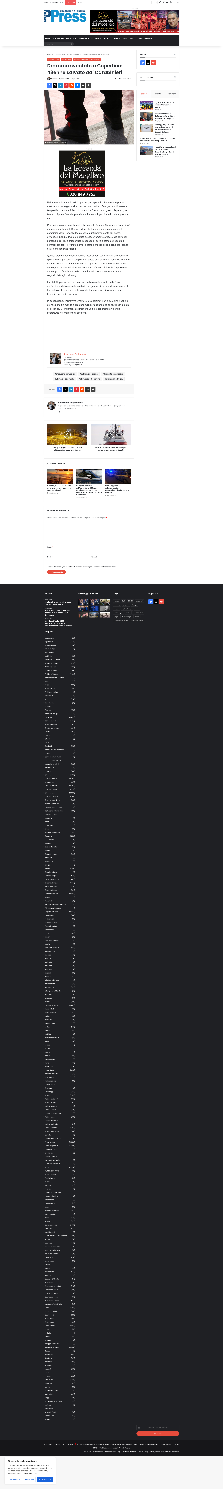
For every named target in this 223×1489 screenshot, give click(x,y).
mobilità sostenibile (52, 1038)
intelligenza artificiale (53, 991)
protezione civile (51, 1156)
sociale (47, 1264)
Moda (47, 1041)
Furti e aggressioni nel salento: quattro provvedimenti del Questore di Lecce (117, 489)
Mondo (47, 1045)
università (48, 1383)
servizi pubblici (50, 1232)
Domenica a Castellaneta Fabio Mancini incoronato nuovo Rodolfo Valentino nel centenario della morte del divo (117, 2)
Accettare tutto (45, 1479)
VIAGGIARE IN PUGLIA (53, 1401)
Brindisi (130, 601)
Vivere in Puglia (50, 1412)
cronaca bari (49, 782)
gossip (47, 944)
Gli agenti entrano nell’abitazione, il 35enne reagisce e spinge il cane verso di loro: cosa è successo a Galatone (89, 490)
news (47, 1063)
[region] (30, 1470)
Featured (48, 901)
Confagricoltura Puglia (53, 757)
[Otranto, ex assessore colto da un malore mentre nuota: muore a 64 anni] (60, 476)
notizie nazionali (51, 1081)
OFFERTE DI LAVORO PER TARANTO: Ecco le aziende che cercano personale (157, 139)
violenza (48, 1405)
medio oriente (50, 1023)
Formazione (49, 915)
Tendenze (48, 1358)
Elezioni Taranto (51, 847)
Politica (70, 38)
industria (48, 976)
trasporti (48, 1369)
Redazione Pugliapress (59, 79)
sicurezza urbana (51, 1254)
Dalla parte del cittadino (54, 811)
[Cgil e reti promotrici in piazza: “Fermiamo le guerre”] (146, 105)
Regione (48, 1185)
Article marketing (51, 692)
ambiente (48, 656)
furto (47, 933)
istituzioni (48, 994)
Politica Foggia (50, 1110)
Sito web (94, 557)
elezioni (48, 843)
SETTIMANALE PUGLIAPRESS (56, 1236)
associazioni (49, 703)
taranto (137, 617)
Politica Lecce (50, 1117)
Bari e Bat (48, 717)
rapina (47, 1182)
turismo (48, 1376)
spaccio (48, 1275)
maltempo (48, 1016)
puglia (116, 617)
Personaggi (49, 1092)
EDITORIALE (49, 840)
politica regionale (51, 1124)
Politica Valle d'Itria (52, 1131)
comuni (47, 753)
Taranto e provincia (52, 1347)
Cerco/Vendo (129, 38)
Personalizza (15, 1479)
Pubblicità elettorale (52, 1164)
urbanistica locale (51, 1390)
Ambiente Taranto (51, 674)
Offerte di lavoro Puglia (113, 1452)
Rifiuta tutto (29, 1479)
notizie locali (66, 60)
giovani (47, 937)
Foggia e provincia (52, 912)
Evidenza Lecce (51, 890)
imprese (48, 955)
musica (47, 1056)
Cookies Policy (143, 1452)
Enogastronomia (51, 854)
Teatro (47, 1351)
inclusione (48, 969)
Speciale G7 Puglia (52, 1279)
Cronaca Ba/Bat (51, 778)
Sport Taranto (50, 1326)
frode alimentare (51, 926)
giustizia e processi (52, 940)
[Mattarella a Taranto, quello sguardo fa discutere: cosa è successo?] (83, 608)
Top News (48, 1365)
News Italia (49, 1066)
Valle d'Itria (49, 1394)
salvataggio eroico (89, 374)
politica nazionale (51, 1120)
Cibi (48, 1049)
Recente (157, 94)
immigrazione (50, 951)
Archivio (126, 1452)
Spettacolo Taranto (52, 1300)
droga (47, 829)
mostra (47, 1052)
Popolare (143, 94)
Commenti (172, 94)
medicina (48, 1020)
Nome (50, 547)
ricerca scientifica (51, 1196)
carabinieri (139, 601)
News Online (49, 1070)
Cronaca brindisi (51, 786)
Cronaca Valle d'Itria (52, 800)
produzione (49, 1153)
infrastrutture (50, 984)
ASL (46, 699)
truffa (47, 1372)
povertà (48, 1135)
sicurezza (48, 1243)
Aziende (48, 710)
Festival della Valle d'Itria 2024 (56, 904)
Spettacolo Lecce (51, 1297)
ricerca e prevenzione (53, 1192)
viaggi (47, 1398)
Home (47, 38)
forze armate (50, 919)
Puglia (47, 1167)
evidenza (126, 605)
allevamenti (49, 652)
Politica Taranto (51, 1128)
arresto (47, 685)
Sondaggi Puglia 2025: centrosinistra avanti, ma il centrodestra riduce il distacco (164, 128)
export (47, 897)
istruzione (48, 998)
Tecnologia (49, 1354)
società (47, 1268)
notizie (128, 613)
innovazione (49, 987)
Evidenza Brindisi (51, 883)
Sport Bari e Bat (51, 1311)
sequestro (48, 1228)
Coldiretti (48, 746)
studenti (48, 1336)
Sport (106, 38)
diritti (47, 822)
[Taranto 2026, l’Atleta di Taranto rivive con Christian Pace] (94, 608)
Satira (49, 1333)
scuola (47, 1221)
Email (49, 557)
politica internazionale (53, 1113)
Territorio (48, 1362)
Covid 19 (48, 771)
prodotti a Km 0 (51, 1149)
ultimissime (95, 60)
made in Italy (50, 1009)
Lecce (117, 609)
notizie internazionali (52, 1074)
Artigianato (49, 696)
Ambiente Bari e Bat (52, 660)
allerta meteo (50, 649)
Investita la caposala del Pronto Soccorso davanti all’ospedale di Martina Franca (165, 151)
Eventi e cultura (51, 872)
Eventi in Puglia (50, 876)
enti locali (48, 858)
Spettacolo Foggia (51, 1293)
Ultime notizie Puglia (65, 379)
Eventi (117, 38)
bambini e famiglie (51, 714)
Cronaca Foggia (51, 789)
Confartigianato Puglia (53, 760)
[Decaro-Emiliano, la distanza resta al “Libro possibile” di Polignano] (146, 116)
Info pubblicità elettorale (170, 1452)
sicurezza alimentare (52, 1246)
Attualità (48, 706)
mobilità (48, 1034)
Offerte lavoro (50, 1084)
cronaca (117, 605)
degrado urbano (51, 814)
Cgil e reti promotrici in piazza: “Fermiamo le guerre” (164, 104)
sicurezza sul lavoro (52, 1250)
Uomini (47, 1387)
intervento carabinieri (65, 374)
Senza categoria (51, 1225)
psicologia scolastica (52, 1160)
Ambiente (83, 38)
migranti (48, 1030)
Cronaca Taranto (51, 796)
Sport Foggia (49, 1318)
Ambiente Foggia (51, 667)
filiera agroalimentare (53, 908)
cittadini (48, 739)
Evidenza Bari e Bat (52, 879)
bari (123, 601)
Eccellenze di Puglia (52, 832)
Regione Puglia (126, 617)
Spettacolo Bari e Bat (53, 1286)
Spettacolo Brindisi (52, 1290)
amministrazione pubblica (54, 678)
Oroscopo (48, 1088)
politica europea (51, 1106)
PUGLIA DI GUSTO (52, 1171)
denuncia (48, 818)
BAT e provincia (51, 724)
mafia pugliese (50, 1012)
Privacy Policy (155, 1452)
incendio (48, 958)
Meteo (47, 1027)
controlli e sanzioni (52, 764)
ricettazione (49, 1200)
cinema (47, 735)
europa (47, 865)
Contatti (133, 1452)
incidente (48, 966)
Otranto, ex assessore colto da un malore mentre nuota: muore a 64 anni (59, 488)
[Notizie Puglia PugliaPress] (65, 16)
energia (48, 850)
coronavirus (49, 768)
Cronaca (57, 38)
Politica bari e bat (51, 1099)
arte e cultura (50, 688)
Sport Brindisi (50, 1315)
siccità (47, 1239)
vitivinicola (49, 1408)
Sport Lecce (49, 1322)
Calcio (47, 732)
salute (47, 1207)
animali (47, 681)
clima (47, 742)
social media (49, 1261)
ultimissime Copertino (90, 379)
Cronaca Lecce (60, 54)
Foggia (134, 605)
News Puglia (119, 613)
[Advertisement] (89, 334)
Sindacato (48, 1257)
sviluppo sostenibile (52, 1344)
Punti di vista (50, 1178)
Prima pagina (50, 1142)
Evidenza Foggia (51, 886)
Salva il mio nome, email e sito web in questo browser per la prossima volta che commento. (83, 567)
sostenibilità (49, 1272)
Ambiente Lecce (51, 670)
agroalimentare (50, 645)
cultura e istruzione (52, 804)
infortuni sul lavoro (52, 980)
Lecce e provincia (51, 1005)
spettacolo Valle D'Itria (53, 1304)
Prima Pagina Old (51, 1146)
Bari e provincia (51, 721)
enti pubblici (49, 861)
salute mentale (50, 1214)
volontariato (49, 1416)
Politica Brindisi (50, 1102)
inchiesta (48, 962)
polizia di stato (138, 613)
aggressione (49, 638)
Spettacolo (49, 1282)
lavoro (47, 1002)
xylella (47, 1419)
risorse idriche (50, 1203)
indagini (48, 973)
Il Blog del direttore (52, 948)
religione (48, 1189)
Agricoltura (49, 642)
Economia (96, 38)
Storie (47, 1329)
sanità (47, 1218)
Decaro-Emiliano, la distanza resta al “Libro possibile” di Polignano (165, 116)
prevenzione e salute (53, 1138)
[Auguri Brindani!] (105, 615)
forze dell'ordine (51, 922)
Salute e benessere (81, 60)
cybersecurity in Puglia (53, 807)
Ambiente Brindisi (51, 663)
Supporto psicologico (113, 374)
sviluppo (48, 1340)
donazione (49, 825)
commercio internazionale (54, 750)
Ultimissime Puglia (114, 379)
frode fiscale (49, 930)
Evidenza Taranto (51, 894)
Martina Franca (127, 609)
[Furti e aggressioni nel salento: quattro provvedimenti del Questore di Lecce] (118, 476)
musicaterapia (50, 1059)
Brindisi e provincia (52, 728)
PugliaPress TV (145, 38)
